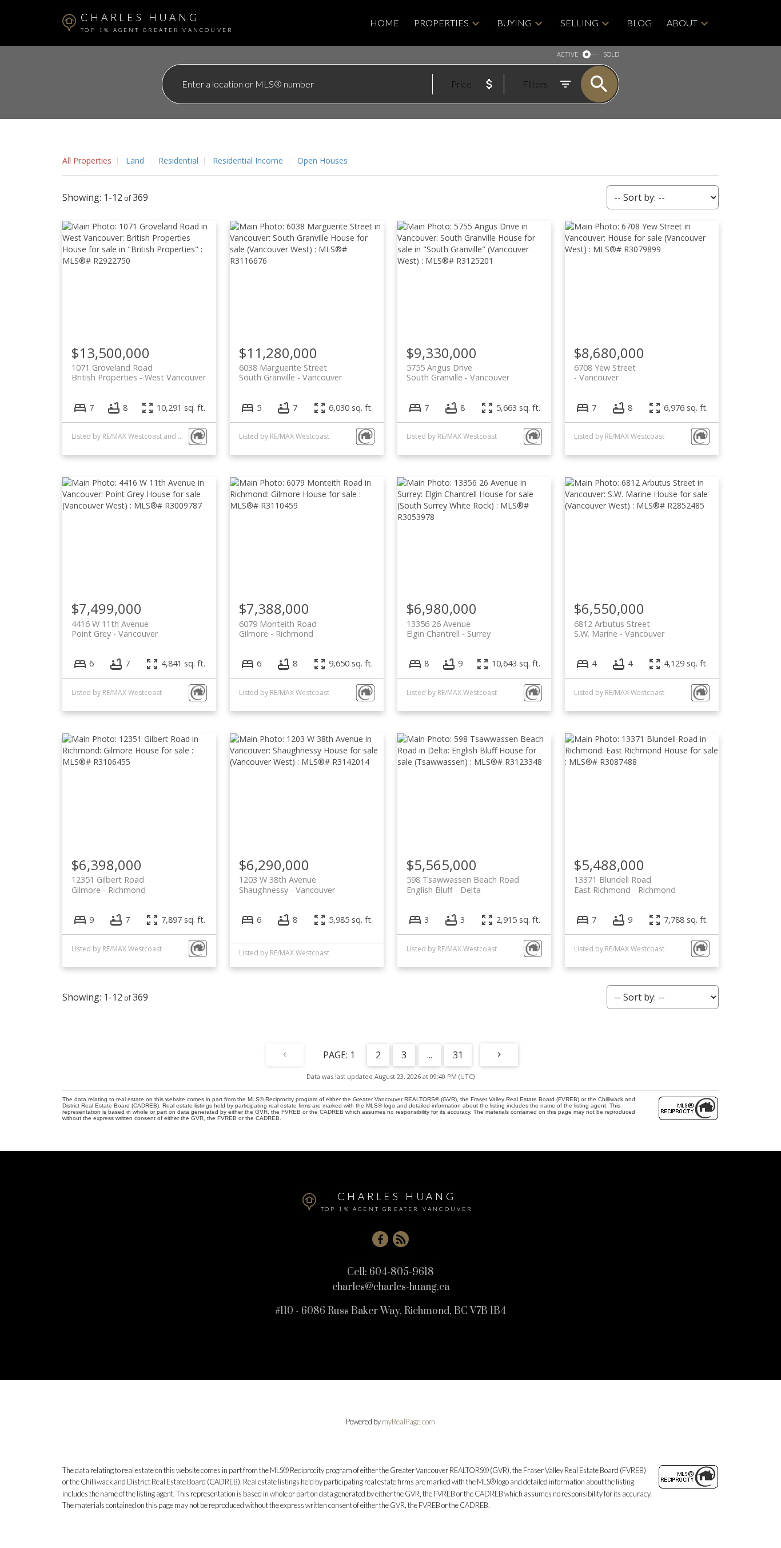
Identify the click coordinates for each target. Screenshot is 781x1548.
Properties (441, 22)
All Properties (86, 160)
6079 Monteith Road (278, 628)
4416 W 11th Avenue (114, 628)
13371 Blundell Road (625, 884)
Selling (579, 22)
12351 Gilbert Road (108, 884)
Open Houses (322, 160)
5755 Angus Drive (458, 372)
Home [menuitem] (384, 22)
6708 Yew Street (605, 372)
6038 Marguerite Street (290, 372)
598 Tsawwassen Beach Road (463, 884)
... (429, 1055)
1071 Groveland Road (138, 372)
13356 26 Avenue (449, 628)
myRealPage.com (408, 1421)
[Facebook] (380, 1239)
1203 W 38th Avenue (287, 884)
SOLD (611, 54)
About (682, 22)
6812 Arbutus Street (619, 628)
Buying (514, 22)
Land (135, 160)
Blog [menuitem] (639, 22)
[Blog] (401, 1239)
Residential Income (248, 160)
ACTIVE (567, 54)
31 (458, 1055)
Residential (178, 160)
